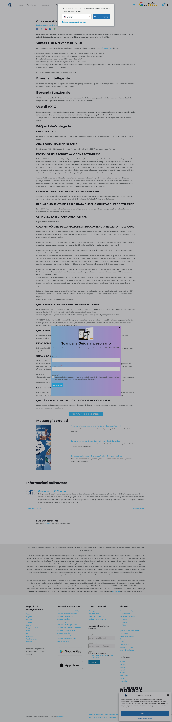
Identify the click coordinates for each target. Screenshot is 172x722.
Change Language (101, 17)
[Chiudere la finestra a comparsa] (119, 327)
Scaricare (57, 385)
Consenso (55, 375)
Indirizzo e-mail (57, 366)
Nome (54, 357)
